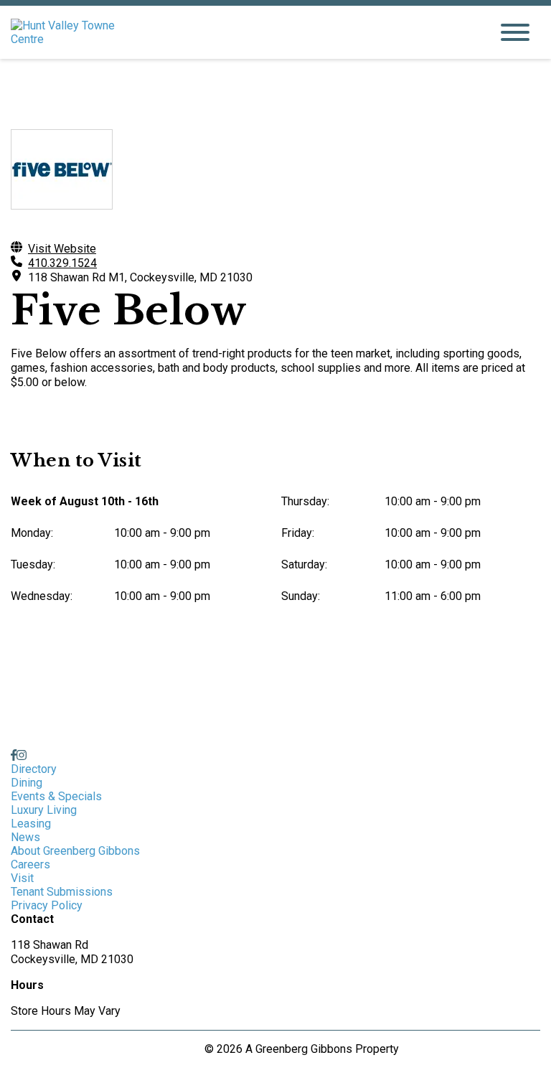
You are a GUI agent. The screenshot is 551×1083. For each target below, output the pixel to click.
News (25, 837)
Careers (30, 864)
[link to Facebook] (14, 755)
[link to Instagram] (22, 755)
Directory (34, 769)
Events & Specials (56, 796)
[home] (239, 32)
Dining (26, 782)
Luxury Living (44, 810)
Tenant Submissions (62, 892)
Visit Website (62, 248)
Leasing (31, 823)
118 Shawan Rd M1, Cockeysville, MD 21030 (140, 277)
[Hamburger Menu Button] (515, 32)
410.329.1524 (62, 263)
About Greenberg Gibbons (75, 851)
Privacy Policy (47, 905)
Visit (22, 878)
